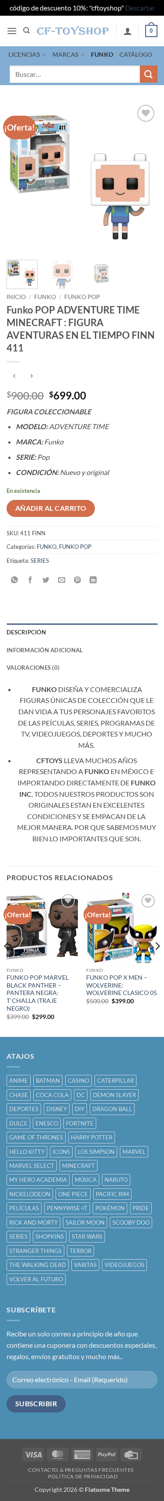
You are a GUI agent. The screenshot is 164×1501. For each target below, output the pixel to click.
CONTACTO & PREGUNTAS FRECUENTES (81, 1470)
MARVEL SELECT (31, 1165)
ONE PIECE (73, 1194)
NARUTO (116, 1179)
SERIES (40, 560)
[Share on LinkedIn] (93, 580)
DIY (79, 1108)
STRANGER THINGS (35, 1250)
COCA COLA (52, 1094)
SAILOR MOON (85, 1222)
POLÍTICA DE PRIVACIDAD (83, 1476)
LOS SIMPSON (96, 1151)
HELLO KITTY (27, 1151)
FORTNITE (80, 1123)
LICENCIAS (24, 54)
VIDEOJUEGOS (124, 1264)
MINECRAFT (78, 1165)
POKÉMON (110, 1208)
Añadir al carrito (51, 508)
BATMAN (48, 1080)
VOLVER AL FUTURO (36, 1279)
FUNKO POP (82, 296)
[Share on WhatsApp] (14, 580)
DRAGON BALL (112, 1108)
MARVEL (134, 1151)
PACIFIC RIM (112, 1194)
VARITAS (85, 1264)
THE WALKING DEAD (37, 1264)
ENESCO (46, 1123)
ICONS (61, 1151)
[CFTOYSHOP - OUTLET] (73, 31)
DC (81, 1094)
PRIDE (141, 1208)
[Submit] (148, 74)
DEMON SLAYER (114, 1094)
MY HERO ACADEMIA (38, 1179)
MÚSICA (86, 1179)
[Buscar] (26, 30)
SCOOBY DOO (131, 1222)
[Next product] (14, 376)
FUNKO (102, 54)
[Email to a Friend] (62, 580)
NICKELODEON (29, 1194)
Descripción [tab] (26, 632)
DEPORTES (23, 1108)
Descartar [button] (140, 7)
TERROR (80, 1250)
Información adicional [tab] (45, 650)
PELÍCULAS (24, 1208)
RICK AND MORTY (33, 1222)
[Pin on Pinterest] (77, 580)
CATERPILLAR (115, 1080)
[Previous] (20, 178)
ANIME (18, 1080)
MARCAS (65, 54)
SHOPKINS (49, 1236)
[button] (12, 30)
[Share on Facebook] (30, 580)
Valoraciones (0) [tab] (33, 667)
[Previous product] (31, 376)
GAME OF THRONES (36, 1137)
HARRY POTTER (91, 1137)
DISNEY (56, 1108)
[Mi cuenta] (127, 31)
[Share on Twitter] (46, 580)
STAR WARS (87, 1236)
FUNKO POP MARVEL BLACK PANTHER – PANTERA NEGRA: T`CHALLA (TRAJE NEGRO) (38, 993)
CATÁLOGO (135, 54)
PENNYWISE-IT (67, 1208)
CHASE (18, 1094)
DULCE (18, 1123)
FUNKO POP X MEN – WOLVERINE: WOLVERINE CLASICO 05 (121, 985)
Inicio (16, 296)
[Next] (143, 178)
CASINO (78, 1080)
